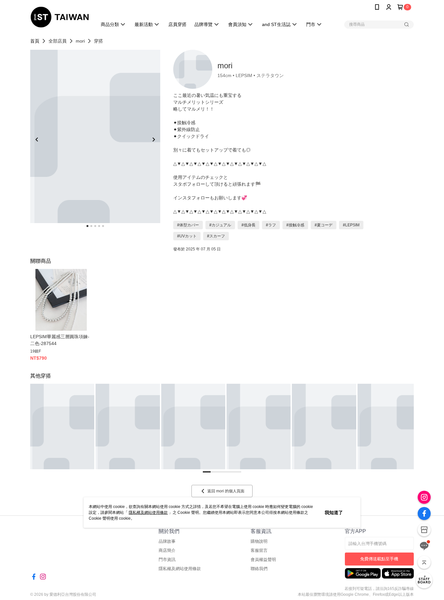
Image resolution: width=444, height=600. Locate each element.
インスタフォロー (191, 197)
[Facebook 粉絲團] (424, 513)
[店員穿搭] (424, 580)
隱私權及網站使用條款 (148, 512)
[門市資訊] (424, 529)
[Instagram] (424, 497)
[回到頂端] (424, 562)
